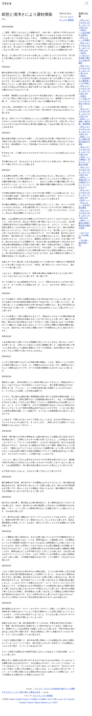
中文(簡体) (33, 699)
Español (18, 699)
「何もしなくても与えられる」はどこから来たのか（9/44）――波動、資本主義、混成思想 (84, 116)
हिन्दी (55, 699)
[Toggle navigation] (86, 3)
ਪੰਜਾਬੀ (55, 702)
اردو (50, 702)
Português (22, 702)
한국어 (50, 699)
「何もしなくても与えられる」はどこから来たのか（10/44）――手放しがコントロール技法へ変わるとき (84, 96)
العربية (60, 699)
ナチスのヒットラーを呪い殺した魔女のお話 (21, 692)
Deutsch (30, 702)
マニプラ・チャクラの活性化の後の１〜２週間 (55, 689)
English (11, 699)
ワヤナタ (7, 3)
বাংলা (65, 699)
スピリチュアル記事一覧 (84, 235)
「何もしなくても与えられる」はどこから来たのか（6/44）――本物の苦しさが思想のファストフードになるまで (84, 177)
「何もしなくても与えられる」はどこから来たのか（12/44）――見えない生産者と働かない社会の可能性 (84, 53)
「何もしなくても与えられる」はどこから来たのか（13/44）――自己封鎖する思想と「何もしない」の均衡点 (84, 30)
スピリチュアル (39, 696)
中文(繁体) (42, 699)
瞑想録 (71, 20)
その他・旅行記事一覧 (83, 242)
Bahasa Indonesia (41, 702)
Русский (71, 699)
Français (26, 699)
